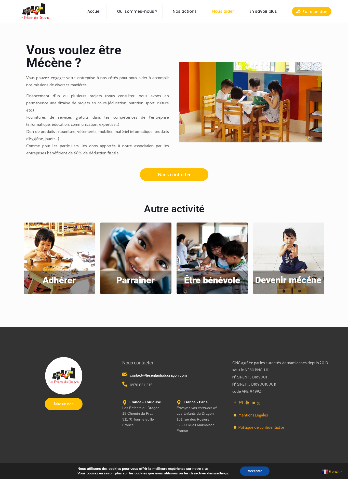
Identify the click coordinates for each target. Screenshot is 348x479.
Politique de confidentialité (261, 427)
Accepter (255, 471)
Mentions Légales (253, 415)
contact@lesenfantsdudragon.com (158, 375)
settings (221, 473)
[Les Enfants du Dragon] (33, 11)
